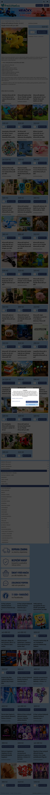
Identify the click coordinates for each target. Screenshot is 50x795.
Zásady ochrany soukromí (17, 398)
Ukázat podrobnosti (16, 401)
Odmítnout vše (32, 404)
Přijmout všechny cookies (32, 401)
